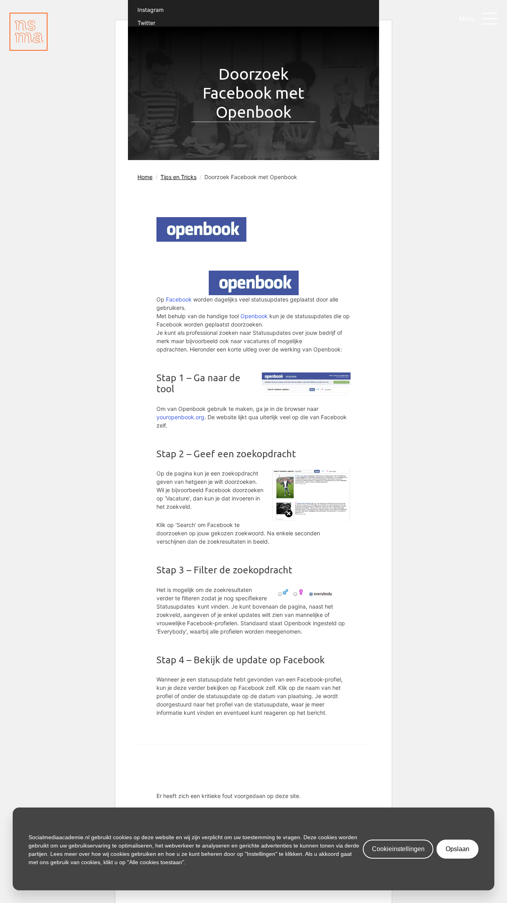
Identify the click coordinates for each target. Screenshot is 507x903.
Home (144, 177)
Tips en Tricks (178, 177)
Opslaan (457, 849)
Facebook (179, 299)
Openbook (254, 316)
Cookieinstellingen (398, 849)
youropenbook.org (180, 417)
